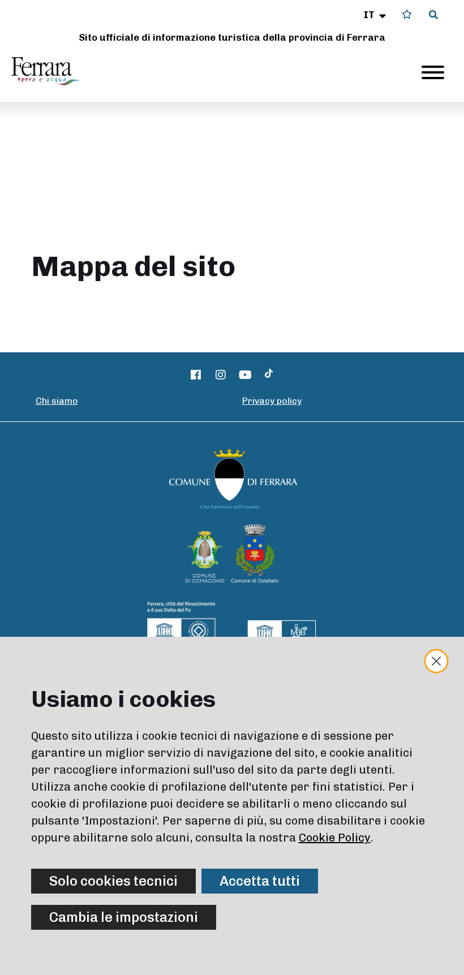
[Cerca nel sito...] (433, 15)
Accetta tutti (260, 881)
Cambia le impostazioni (123, 917)
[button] (376, 14)
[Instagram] (220, 375)
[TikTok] (268, 375)
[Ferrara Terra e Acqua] (51, 71)
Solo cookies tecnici (113, 881)
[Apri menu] (433, 72)
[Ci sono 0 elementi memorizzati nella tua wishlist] (407, 14)
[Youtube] (245, 375)
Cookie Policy (335, 837)
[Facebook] (196, 375)
